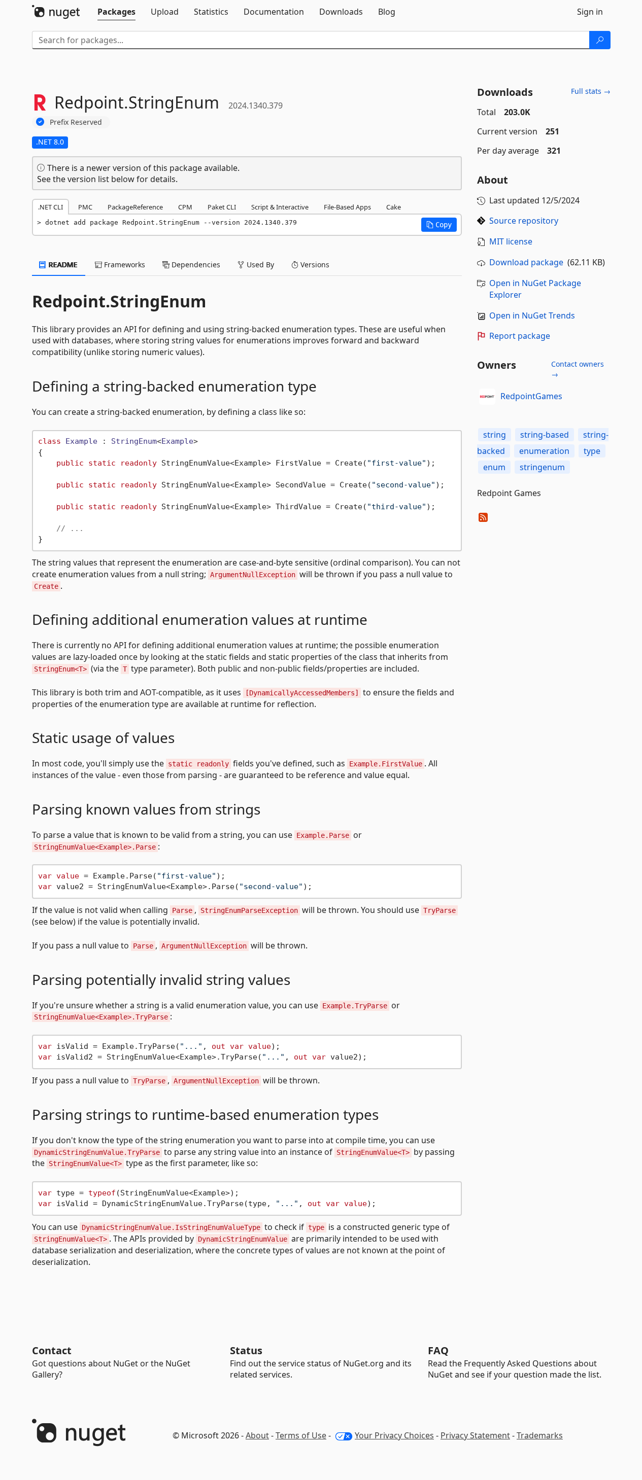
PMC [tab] (85, 207)
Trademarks (540, 1435)
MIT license (510, 241)
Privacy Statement (475, 1435)
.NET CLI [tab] (50, 207)
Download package (526, 262)
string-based (544, 434)
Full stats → (591, 91)
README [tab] (62, 264)
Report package (519, 335)
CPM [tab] (185, 207)
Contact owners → (577, 369)
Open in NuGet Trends (532, 315)
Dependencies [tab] (195, 264)
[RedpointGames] (487, 396)
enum (494, 467)
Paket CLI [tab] (222, 207)
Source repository (523, 220)
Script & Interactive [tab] (280, 207)
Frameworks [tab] (123, 264)
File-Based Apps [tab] (347, 207)
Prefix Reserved (76, 122)
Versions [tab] (313, 264)
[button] (439, 225)
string (494, 434)
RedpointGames (531, 396)
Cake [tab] (393, 207)
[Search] (600, 40)
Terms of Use (301, 1435)
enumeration (544, 450)
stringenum (542, 467)
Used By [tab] (259, 264)
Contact (52, 1350)
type (592, 450)
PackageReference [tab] (135, 207)
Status (246, 1350)
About (257, 1435)
